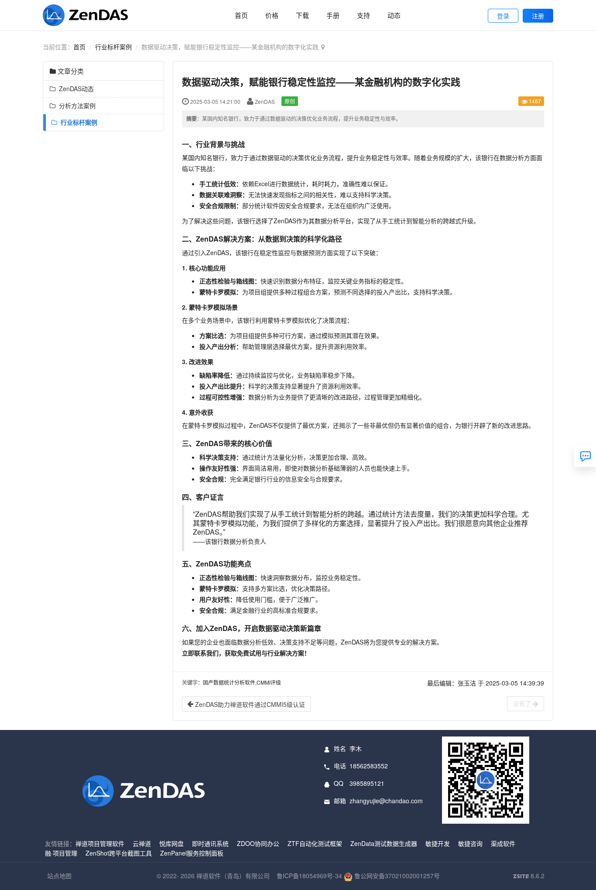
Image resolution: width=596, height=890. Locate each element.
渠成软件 (503, 843)
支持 (363, 15)
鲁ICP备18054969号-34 (309, 875)
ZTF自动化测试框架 (315, 843)
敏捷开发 (437, 843)
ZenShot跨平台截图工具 (119, 853)
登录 (503, 15)
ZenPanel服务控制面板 (191, 853)
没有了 (523, 703)
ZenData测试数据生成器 (383, 843)
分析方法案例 (75, 105)
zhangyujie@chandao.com (386, 800)
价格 (271, 15)
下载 (302, 15)
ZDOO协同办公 (258, 843)
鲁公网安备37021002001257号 (396, 875)
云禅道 (142, 843)
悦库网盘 (171, 843)
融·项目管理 (61, 853)
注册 (538, 15)
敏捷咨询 (470, 843)
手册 (332, 15)
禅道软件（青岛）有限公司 (233, 875)
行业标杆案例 (113, 46)
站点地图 (59, 875)
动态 (394, 15)
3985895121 (366, 783)
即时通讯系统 (210, 843)
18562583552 (368, 765)
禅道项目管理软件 (99, 843)
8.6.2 (529, 876)
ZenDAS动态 (74, 88)
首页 (241, 15)
